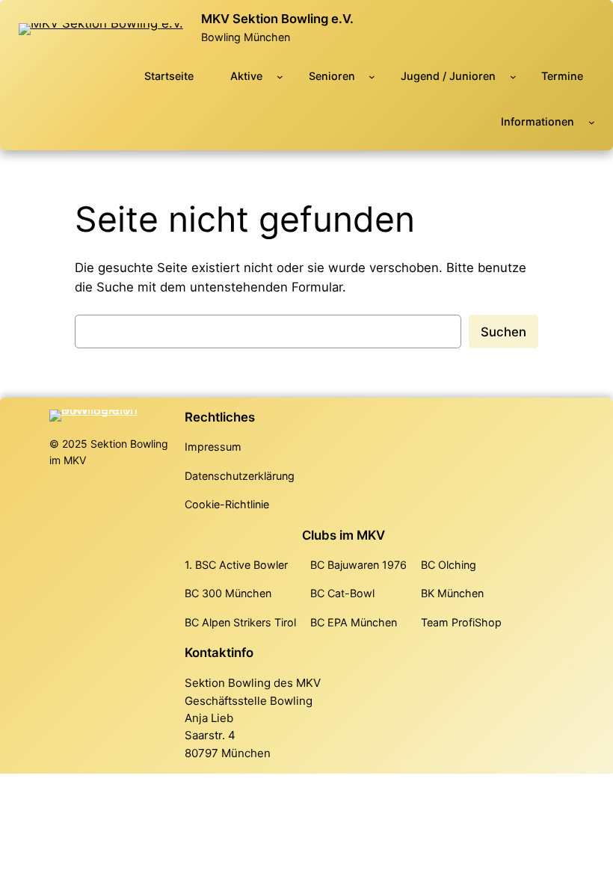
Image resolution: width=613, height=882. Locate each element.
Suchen (503, 331)
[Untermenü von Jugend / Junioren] (513, 76)
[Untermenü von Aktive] (280, 76)
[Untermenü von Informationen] (591, 122)
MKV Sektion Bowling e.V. (277, 18)
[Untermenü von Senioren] (372, 76)
